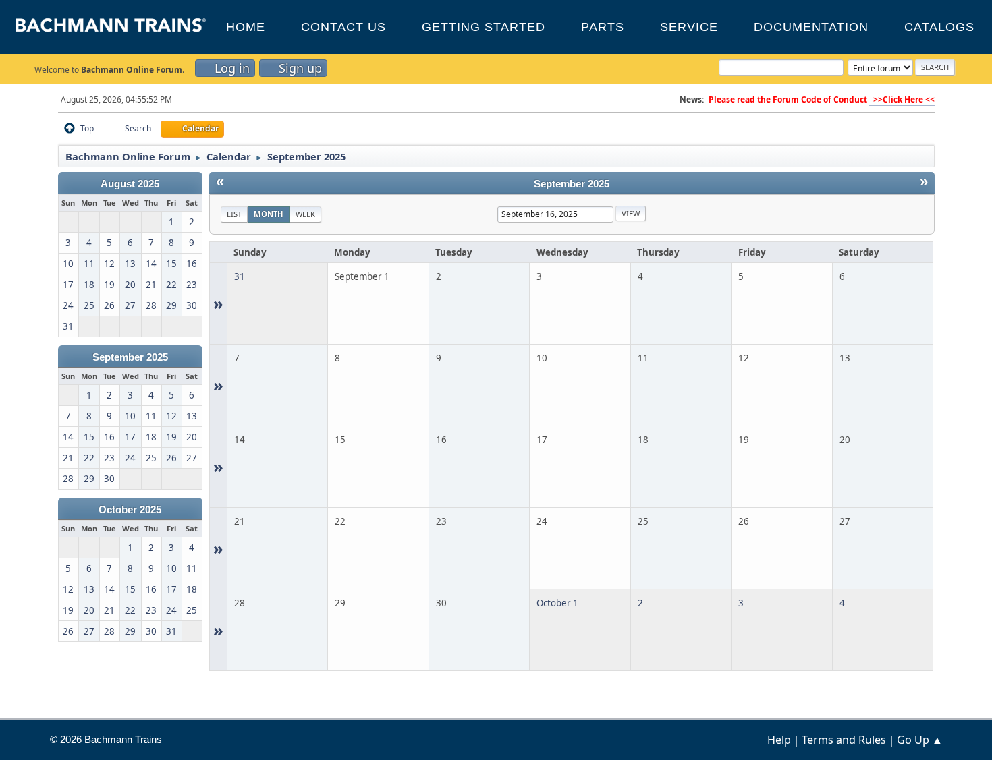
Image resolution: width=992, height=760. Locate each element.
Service (689, 27)
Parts (602, 27)
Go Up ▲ (920, 739)
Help (779, 739)
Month (268, 214)
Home (245, 27)
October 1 (557, 603)
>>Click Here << (902, 99)
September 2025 (130, 357)
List (234, 214)
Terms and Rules (844, 739)
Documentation (811, 27)
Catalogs (939, 27)
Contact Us (343, 27)
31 (239, 276)
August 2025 (130, 184)
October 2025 (130, 509)
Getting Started (483, 27)
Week (305, 214)
